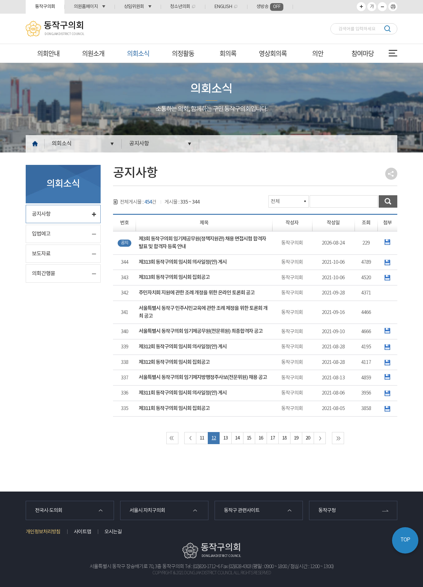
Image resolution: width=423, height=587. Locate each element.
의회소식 (138, 53)
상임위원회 (134, 6)
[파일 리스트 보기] (387, 242)
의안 (317, 53)
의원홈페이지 (86, 6)
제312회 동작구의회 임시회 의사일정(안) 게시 (183, 347)
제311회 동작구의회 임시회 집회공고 (174, 408)
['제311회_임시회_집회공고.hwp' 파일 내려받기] (387, 408)
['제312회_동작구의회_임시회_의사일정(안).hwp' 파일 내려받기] (387, 347)
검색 (387, 29)
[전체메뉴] (393, 53)
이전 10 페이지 (190, 438)
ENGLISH (223, 6)
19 (296, 438)
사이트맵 (82, 532)
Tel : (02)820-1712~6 (202, 566)
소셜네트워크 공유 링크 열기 (391, 174)
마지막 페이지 (338, 438)
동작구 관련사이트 (241, 510)
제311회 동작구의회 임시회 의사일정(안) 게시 (183, 393)
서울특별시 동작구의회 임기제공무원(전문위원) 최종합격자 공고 (201, 331)
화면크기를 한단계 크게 (361, 6)
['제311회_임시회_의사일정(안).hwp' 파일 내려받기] (387, 393)
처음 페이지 (172, 438)
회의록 (228, 53)
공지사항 (139, 143)
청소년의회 (180, 6)
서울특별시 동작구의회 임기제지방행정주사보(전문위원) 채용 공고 (203, 377)
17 (272, 438)
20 (308, 438)
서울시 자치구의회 (147, 510)
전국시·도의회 (48, 510)
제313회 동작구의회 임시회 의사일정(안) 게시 (183, 262)
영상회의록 (273, 53)
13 (225, 438)
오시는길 (113, 532)
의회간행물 (43, 274)
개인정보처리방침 (43, 532)
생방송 (268, 6)
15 (249, 438)
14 (237, 438)
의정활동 (183, 53)
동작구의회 (45, 6)
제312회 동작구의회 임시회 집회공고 (174, 362)
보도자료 (41, 254)
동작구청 (327, 510)
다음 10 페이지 (320, 438)
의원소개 (93, 53)
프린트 (392, 6)
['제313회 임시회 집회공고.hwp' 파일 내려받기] (387, 277)
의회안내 (48, 53)
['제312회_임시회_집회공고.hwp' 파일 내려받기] (387, 362)
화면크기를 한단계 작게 (382, 6)
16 (261, 438)
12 (214, 438)
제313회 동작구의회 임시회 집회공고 (174, 277)
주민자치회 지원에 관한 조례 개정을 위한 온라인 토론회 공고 (197, 293)
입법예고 (41, 234)
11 (202, 438)
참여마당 (362, 53)
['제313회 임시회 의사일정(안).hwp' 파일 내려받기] (387, 262)
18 (284, 438)
